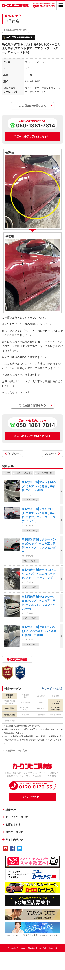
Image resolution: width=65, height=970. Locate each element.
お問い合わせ (31, 796)
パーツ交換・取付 (46, 473)
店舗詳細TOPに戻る (16, 30)
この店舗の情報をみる (32, 105)
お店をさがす (13, 824)
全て (8, 473)
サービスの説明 (53, 688)
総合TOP (11, 809)
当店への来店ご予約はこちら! (31, 136)
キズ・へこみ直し (24, 473)
